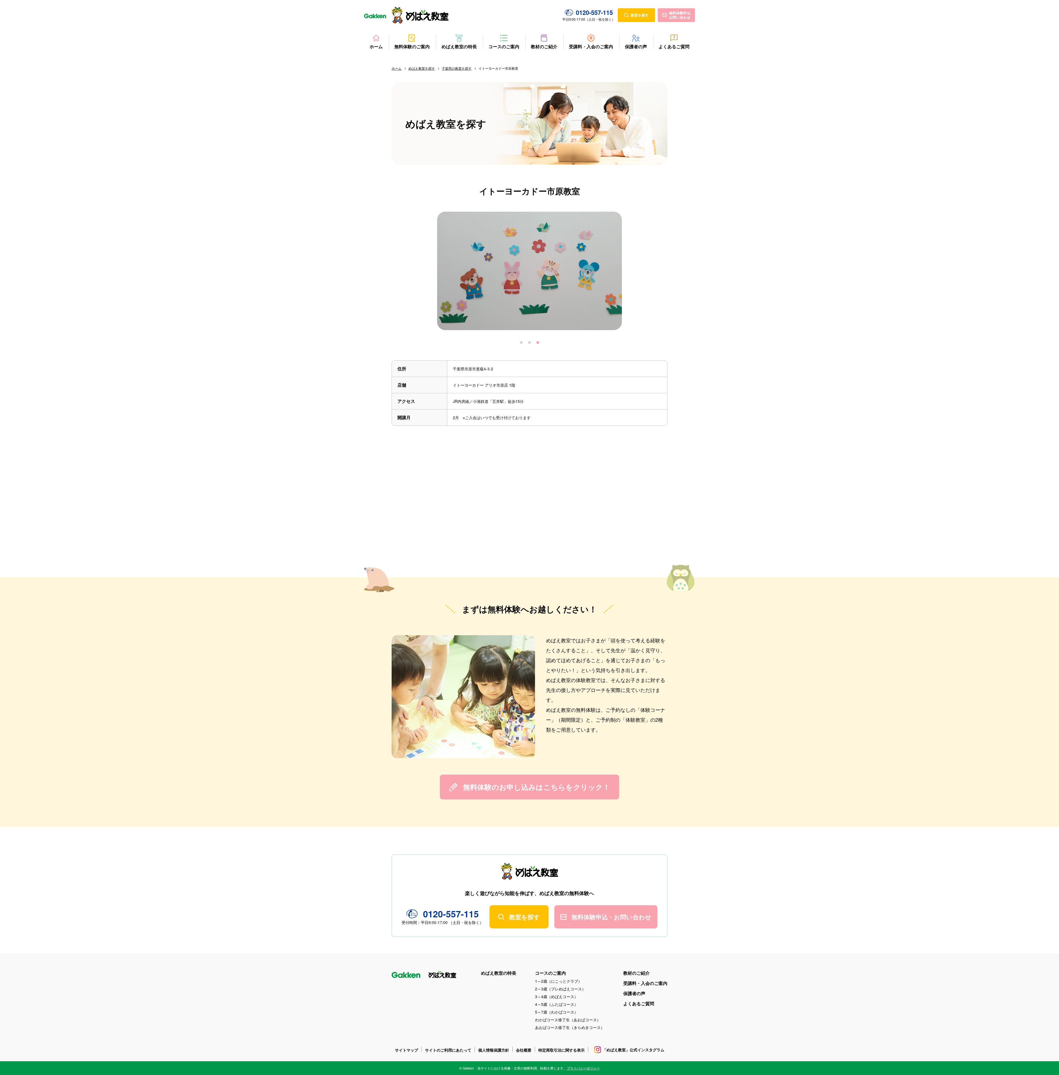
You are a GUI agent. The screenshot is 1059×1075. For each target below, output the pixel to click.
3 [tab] (537, 342)
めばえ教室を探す (421, 68)
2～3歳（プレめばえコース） (560, 989)
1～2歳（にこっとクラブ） (558, 981)
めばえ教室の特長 (459, 46)
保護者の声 (636, 46)
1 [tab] (521, 342)
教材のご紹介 (544, 46)
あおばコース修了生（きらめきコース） (570, 1027)
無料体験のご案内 (412, 46)
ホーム (376, 46)
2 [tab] (529, 342)
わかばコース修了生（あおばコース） (568, 1019)
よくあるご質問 (674, 46)
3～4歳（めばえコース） (556, 996)
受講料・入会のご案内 (591, 46)
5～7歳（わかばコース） (556, 1012)
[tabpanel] (529, 271)
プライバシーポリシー (583, 1068)
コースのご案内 (503, 46)
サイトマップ (406, 1050)
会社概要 (523, 1050)
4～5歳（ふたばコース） (556, 1004)
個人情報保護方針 (493, 1050)
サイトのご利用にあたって (448, 1050)
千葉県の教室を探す (457, 68)
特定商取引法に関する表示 (561, 1050)
